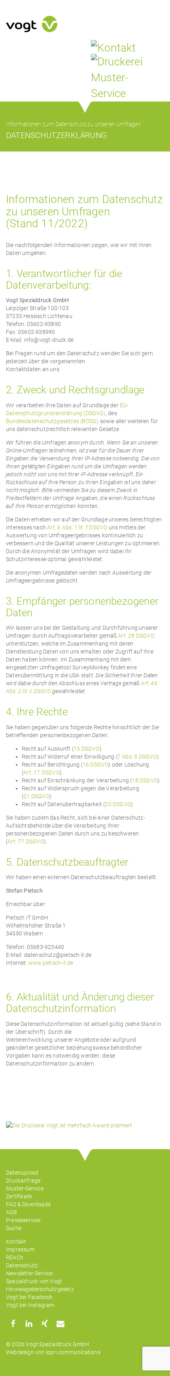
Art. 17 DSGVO (41, 772)
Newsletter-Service (29, 1273)
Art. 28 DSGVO (136, 635)
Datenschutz (22, 1265)
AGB (11, 1212)
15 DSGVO (87, 748)
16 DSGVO (96, 764)
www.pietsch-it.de (50, 963)
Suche (13, 1228)
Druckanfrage (23, 1180)
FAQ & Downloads (28, 1204)
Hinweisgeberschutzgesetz (40, 1289)
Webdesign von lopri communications (53, 1352)
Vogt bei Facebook (29, 1297)
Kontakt (16, 1241)
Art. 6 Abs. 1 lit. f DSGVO (77, 527)
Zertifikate (19, 1196)
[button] (13, 1323)
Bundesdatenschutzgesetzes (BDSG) (52, 421)
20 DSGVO (118, 804)
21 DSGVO (36, 796)
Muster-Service (24, 1188)
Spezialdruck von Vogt (34, 1281)
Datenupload (22, 1172)
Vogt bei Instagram (30, 1305)
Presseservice (23, 1220)
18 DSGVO (145, 780)
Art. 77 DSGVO (26, 841)
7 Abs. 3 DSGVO (137, 756)
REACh (14, 1257)
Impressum (20, 1249)
